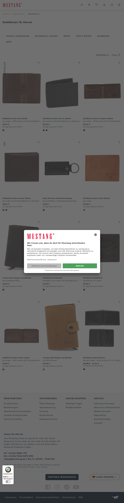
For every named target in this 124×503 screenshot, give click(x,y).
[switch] (8, 481)
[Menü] (12, 466)
